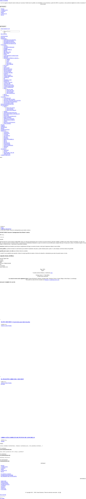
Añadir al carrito (4, 325)
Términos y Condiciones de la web (51, 279)
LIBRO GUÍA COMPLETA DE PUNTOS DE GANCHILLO (18, 437)
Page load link (3, 494)
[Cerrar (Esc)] (4, 496)
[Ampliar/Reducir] (0, 496)
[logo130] (43, 25)
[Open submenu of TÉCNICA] (6, 149)
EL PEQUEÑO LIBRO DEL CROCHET (12, 379)
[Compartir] (3, 496)
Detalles (10, 325)
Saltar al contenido (4, 0)
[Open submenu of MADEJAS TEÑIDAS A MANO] (18, 58)
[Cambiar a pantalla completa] (1, 496)
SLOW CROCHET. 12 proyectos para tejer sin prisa (15, 322)
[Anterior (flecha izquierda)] (0, 497)
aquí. (52, 272)
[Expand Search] (1, 30)
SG (60, 492)
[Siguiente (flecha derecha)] (1, 497)
